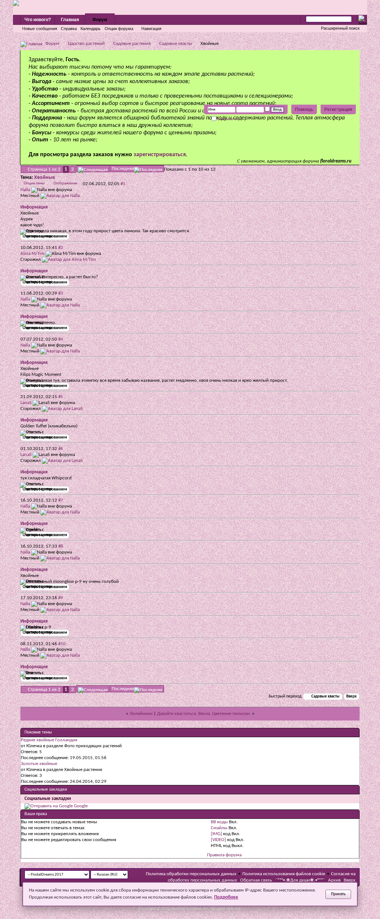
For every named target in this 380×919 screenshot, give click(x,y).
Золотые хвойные (39, 763)
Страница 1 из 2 (44, 169)
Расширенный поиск (340, 28)
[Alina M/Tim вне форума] (69, 259)
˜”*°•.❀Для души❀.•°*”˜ (300, 880)
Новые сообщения (39, 28)
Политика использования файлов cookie (283, 874)
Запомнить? (227, 119)
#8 (60, 546)
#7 (60, 500)
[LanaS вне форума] (62, 408)
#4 (60, 339)
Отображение (65, 183)
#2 (60, 247)
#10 (62, 643)
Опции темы (34, 183)
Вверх (351, 697)
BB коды (219, 822)
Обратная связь (256, 880)
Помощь (304, 109)
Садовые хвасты (175, 43)
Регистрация (338, 109)
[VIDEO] (218, 839)
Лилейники (141, 713)
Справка (69, 28)
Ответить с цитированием (45, 236)
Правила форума (224, 855)
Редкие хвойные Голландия (49, 740)
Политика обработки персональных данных (191, 874)
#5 (60, 396)
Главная (70, 19)
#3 (60, 293)
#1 (123, 183)
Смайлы (219, 828)
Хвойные (44, 177)
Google (81, 806)
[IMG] (216, 833)
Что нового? (37, 19)
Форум (99, 19)
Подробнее (226, 897)
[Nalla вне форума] (60, 195)
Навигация (151, 28)
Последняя (123, 168)
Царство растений (86, 43)
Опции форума (119, 28)
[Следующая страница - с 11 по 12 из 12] (92, 168)
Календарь (91, 28)
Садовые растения (132, 43)
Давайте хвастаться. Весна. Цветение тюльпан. (204, 713)
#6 (60, 448)
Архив (334, 880)
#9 (60, 597)
